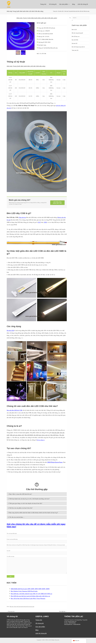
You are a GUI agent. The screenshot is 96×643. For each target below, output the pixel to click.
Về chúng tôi (39, 623)
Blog (36, 630)
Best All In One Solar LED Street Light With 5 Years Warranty (28, 598)
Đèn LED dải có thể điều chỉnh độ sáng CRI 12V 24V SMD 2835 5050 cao (31, 593)
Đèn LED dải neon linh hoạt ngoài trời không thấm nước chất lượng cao (30, 596)
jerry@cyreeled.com (72, 621)
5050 (45, 222)
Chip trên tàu (22, 217)
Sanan (61, 462)
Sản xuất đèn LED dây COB (14, 410)
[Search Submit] (70, 18)
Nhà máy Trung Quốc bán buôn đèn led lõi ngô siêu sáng (22, 606)
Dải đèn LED (10, 330)
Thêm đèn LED (75, 50)
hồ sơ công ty (40, 440)
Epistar (57, 462)
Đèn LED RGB (75, 39)
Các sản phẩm (40, 626)
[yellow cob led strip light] (20, 36)
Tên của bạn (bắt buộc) (12, 533)
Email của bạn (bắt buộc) (12, 539)
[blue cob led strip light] (23, 52)
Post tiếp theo (63, 611)
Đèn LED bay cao (75, 36)
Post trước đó (10, 611)
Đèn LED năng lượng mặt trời (78, 46)
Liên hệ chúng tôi (41, 633)
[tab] (37, 494)
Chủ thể (8, 550)
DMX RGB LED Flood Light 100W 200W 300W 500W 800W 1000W (30, 589)
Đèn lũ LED (74, 29)
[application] (68, 4)
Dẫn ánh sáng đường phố (77, 33)
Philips (53, 462)
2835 (39, 222)
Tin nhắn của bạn (10, 556)
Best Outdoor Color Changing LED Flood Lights (24, 591)
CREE (49, 462)
